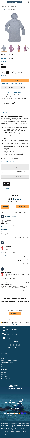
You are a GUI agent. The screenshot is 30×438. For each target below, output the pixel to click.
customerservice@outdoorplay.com (10, 431)
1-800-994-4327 (10, 328)
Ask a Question (16, 313)
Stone (3, 67)
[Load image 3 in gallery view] (18, 48)
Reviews (3, 374)
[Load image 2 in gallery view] (11, 48)
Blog (2, 381)
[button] (28, 2)
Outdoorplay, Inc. (18, 415)
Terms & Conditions (6, 379)
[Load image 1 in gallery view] (4, 48)
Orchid (10, 67)
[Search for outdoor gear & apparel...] (27, 6)
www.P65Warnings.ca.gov (11, 324)
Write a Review (23, 207)
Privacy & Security (5, 377)
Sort (16, 212)
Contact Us (4, 356)
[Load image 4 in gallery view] (26, 48)
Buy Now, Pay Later (6, 365)
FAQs (2, 358)
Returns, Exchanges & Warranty (9, 360)
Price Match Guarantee (7, 367)
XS (3, 73)
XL (22, 73)
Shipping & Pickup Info (7, 362)
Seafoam (18, 67)
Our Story (3, 372)
